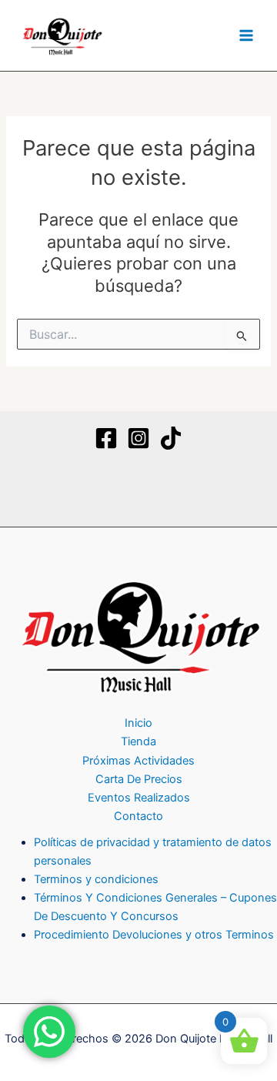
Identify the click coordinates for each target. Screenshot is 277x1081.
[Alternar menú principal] (246, 35)
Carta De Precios (138, 779)
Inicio (138, 723)
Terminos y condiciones (96, 879)
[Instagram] (138, 438)
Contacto (138, 816)
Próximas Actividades (138, 761)
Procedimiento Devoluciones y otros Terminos (154, 935)
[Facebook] (106, 438)
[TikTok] (170, 438)
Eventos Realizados (139, 798)
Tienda (138, 741)
